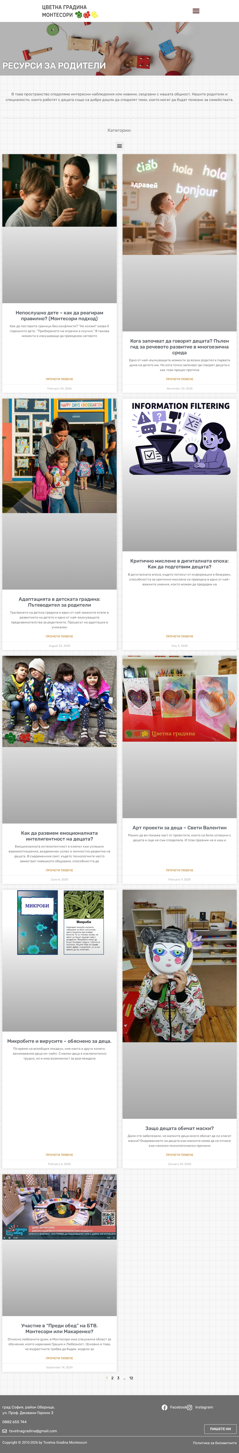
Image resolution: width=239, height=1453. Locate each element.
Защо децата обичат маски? (179, 1128)
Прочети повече (59, 379)
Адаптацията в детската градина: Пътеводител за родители (59, 602)
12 (131, 1378)
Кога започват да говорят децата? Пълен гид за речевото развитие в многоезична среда (179, 346)
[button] (196, 11)
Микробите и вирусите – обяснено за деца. (59, 1041)
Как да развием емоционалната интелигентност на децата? (59, 836)
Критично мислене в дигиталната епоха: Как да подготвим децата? (179, 564)
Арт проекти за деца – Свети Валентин (180, 828)
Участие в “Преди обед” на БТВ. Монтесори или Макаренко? (59, 1328)
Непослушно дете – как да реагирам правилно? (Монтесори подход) (59, 315)
